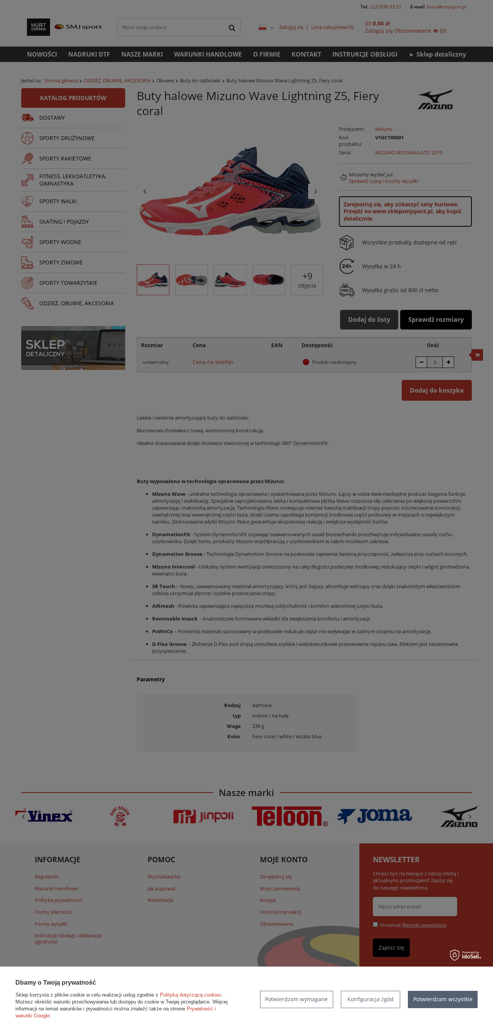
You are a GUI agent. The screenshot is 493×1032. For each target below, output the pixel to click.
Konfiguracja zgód (370, 999)
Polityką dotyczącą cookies (190, 995)
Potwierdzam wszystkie (443, 999)
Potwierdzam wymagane (296, 999)
